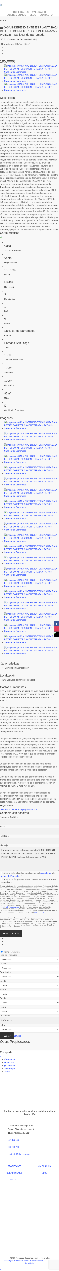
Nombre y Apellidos (9, 817)
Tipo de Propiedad (8, 955)
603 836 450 (13, 1147)
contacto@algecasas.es (19, 1154)
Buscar (6, 1035)
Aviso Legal (45, 873)
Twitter (10, 1062)
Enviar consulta (11, 933)
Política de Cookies (21, 1261)
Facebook (10, 1059)
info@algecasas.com (27, 809)
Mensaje (4, 845)
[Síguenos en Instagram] (56, 629)
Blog (44, 1173)
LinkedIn (10, 1065)
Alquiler (16, 952)
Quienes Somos (14, 1173)
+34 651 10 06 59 (8, 809)
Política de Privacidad (10, 876)
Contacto (14, 1179)
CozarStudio (29, 1263)
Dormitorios (5, 972)
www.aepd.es (39, 912)
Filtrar (2, 1025)
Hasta (3, 989)
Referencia (5, 1015)
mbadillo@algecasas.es (9, 907)
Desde (3, 981)
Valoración (44, 1166)
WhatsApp (9, 1068)
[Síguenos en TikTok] (56, 634)
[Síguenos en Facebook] (56, 623)
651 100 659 (13, 1140)
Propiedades (14, 1166)
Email (2, 826)
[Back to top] (29, 1269)
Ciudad (3, 963)
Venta (6, 952)
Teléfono (4, 836)
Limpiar (17, 1036)
